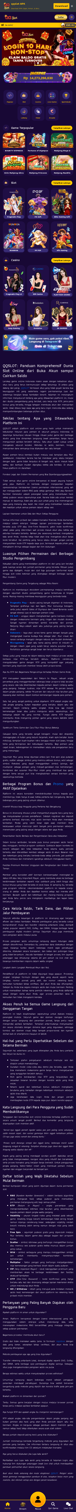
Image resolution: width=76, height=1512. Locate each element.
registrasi (60, 1341)
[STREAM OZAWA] (67, 46)
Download (61, 6)
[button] (6, 48)
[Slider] (38, 47)
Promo (58, 784)
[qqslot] (9, 17)
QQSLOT (25, 388)
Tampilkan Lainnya (61, 128)
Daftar (61, 17)
